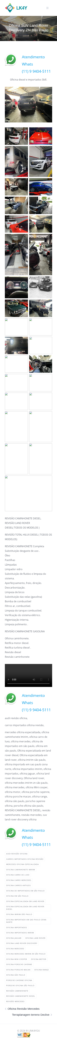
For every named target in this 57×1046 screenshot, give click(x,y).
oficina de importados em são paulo (25, 891)
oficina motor (38, 959)
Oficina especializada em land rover (25, 901)
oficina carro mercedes (18, 880)
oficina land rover (35, 938)
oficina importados (16, 927)
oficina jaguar (13, 938)
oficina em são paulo (17, 896)
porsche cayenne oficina (19, 980)
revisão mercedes (15, 1001)
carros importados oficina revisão (24, 859)
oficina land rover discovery (21, 943)
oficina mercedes (15, 948)
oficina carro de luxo (17, 875)
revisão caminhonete (17, 991)
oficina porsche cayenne (19, 964)
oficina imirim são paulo (19, 914)
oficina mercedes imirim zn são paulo (26, 954)
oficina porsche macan (18, 970)
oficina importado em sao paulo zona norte (26, 921)
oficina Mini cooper (16, 959)
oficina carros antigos (18, 885)
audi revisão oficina (17, 854)
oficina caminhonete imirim (20, 869)
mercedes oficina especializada (22, 864)
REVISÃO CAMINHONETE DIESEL (20, 996)
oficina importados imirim (20, 933)
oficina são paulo (15, 975)
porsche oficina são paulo (20, 985)
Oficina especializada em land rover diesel (25, 907)
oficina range (41, 970)
